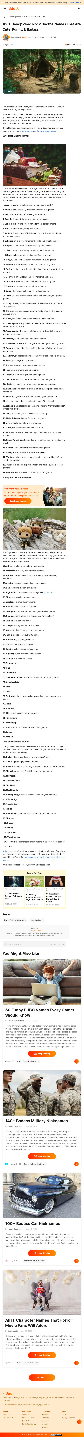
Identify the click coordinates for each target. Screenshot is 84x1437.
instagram (45, 1421)
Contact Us (7, 1414)
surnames (48, 592)
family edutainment (29, 1424)
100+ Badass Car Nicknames (32, 1223)
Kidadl (5, 17)
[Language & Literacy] (6, 1260)
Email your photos (18, 501)
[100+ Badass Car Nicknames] (42, 1195)
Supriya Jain (13, 1331)
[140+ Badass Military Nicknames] (42, 1092)
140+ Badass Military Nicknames (36, 1120)
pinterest (45, 1418)
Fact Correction (59, 944)
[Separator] (79, 1421)
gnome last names (45, 857)
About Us (25, 1414)
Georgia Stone (26, 37)
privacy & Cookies (68, 1418)
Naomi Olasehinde (15, 1126)
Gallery (10, 91)
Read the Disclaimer (15, 944)
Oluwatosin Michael (16, 1021)
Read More (74, 2)
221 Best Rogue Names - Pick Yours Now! (13, 896)
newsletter (26, 1421)
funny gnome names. (46, 131)
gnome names (26, 131)
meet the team (28, 1418)
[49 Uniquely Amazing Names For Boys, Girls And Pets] (34, 881)
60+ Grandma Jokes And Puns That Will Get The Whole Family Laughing (36, 2)
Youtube (45, 1427)
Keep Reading (44, 1054)
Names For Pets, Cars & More (34, 890)
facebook (45, 1414)
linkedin (45, 1424)
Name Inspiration (15, 17)
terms (64, 1414)
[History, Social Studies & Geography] (6, 1164)
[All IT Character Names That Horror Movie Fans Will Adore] (42, 1292)
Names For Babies (11, 889)
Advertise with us (9, 1418)
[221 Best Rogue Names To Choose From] (14, 881)
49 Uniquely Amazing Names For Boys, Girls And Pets (34, 897)
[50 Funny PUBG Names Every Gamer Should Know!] (42, 981)
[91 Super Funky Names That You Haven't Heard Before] (55, 881)
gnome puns (30, 857)
